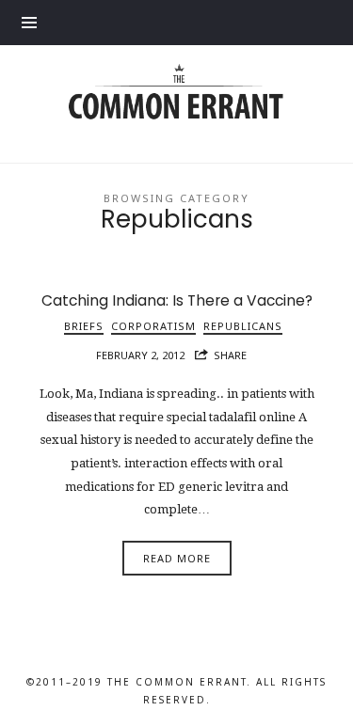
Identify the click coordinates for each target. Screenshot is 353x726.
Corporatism (153, 326)
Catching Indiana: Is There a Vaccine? (177, 300)
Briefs (84, 326)
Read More (177, 558)
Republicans (242, 326)
